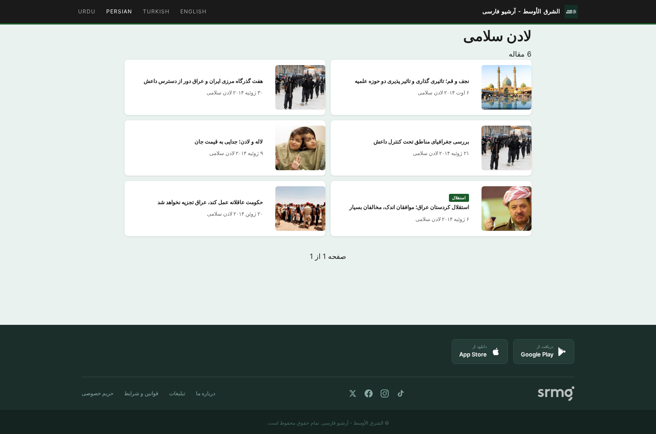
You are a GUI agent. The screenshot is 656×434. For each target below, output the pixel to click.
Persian (119, 11)
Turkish (156, 11)
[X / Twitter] (353, 393)
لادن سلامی (430, 92)
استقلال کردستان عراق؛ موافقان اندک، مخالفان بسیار (409, 207)
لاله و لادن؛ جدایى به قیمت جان (229, 142)
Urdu (86, 11)
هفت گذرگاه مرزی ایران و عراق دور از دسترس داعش (203, 81)
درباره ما (205, 393)
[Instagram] (385, 393)
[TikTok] (401, 393)
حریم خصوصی (97, 393)
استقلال (459, 197)
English (193, 11)
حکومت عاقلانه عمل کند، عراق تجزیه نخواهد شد (210, 202)
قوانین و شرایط (141, 393)
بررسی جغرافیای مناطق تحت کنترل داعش (421, 142)
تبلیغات (177, 393)
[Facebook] (369, 393)
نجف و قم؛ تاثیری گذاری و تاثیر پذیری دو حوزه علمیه (412, 81)
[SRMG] (556, 393)
